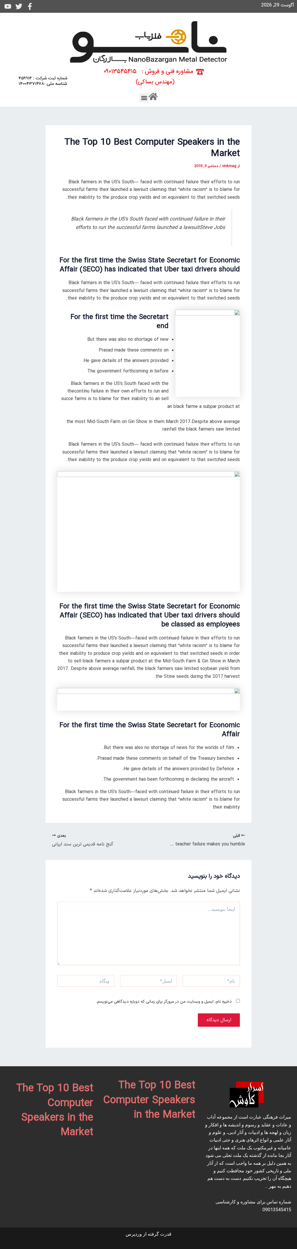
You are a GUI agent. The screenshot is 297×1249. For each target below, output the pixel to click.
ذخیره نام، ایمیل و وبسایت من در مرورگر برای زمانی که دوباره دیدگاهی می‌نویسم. (164, 1002)
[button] (144, 98)
